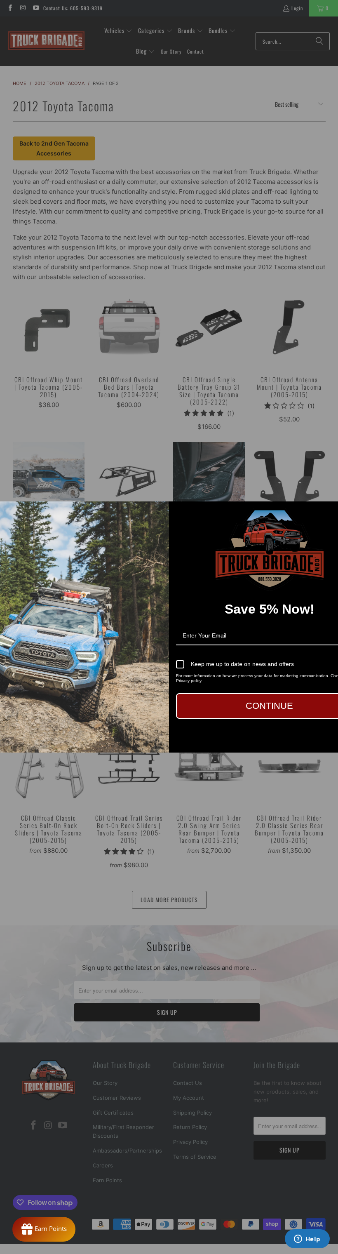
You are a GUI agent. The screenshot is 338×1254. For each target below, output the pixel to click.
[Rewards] (43, 1229)
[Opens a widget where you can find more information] (307, 1239)
